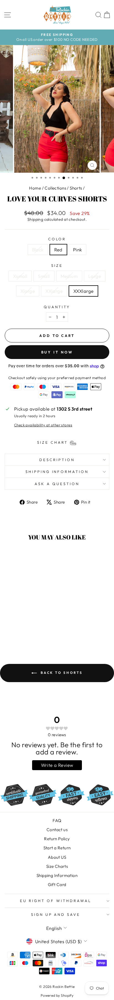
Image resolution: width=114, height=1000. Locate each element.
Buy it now (57, 352)
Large (94, 276)
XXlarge (54, 291)
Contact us (57, 829)
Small (44, 276)
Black (38, 249)
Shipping (35, 219)
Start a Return (57, 847)
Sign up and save (56, 914)
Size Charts (57, 866)
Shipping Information (57, 875)
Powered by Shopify (57, 995)
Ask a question (57, 484)
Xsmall (20, 276)
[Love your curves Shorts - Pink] (31, 631)
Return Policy (57, 838)
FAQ (57, 820)
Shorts (76, 188)
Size (57, 265)
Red (58, 249)
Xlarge (27, 291)
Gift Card (57, 884)
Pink (77, 249)
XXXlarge (83, 291)
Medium (69, 276)
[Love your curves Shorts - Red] (24, 631)
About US (57, 857)
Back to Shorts (61, 673)
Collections (55, 188)
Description (57, 460)
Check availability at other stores (43, 425)
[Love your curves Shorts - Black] (18, 631)
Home (35, 188)
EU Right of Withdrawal (55, 900)
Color (57, 239)
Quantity (57, 307)
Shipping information (57, 471)
